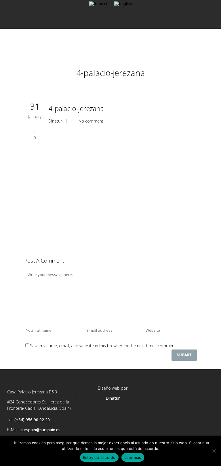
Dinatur (55, 121)
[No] (214, 451)
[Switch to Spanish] (98, 4)
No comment (91, 121)
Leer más (132, 457)
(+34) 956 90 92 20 (32, 419)
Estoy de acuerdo (99, 457)
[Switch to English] (123, 4)
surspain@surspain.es (40, 429)
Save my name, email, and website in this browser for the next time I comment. (103, 345)
